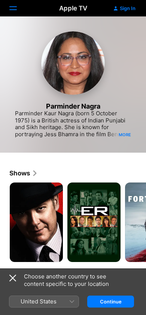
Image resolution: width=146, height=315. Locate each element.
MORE (125, 134)
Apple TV (73, 8)
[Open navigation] (17, 8)
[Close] (12, 278)
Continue (111, 302)
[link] (23, 173)
